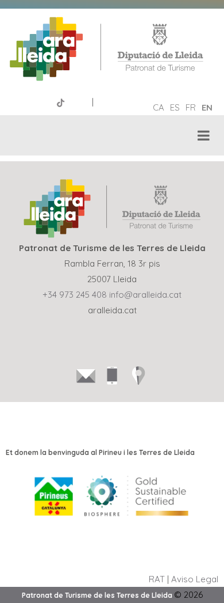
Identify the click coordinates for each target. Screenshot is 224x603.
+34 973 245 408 (75, 294)
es (175, 107)
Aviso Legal (194, 579)
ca (158, 107)
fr (191, 107)
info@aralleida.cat (145, 294)
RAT (157, 579)
